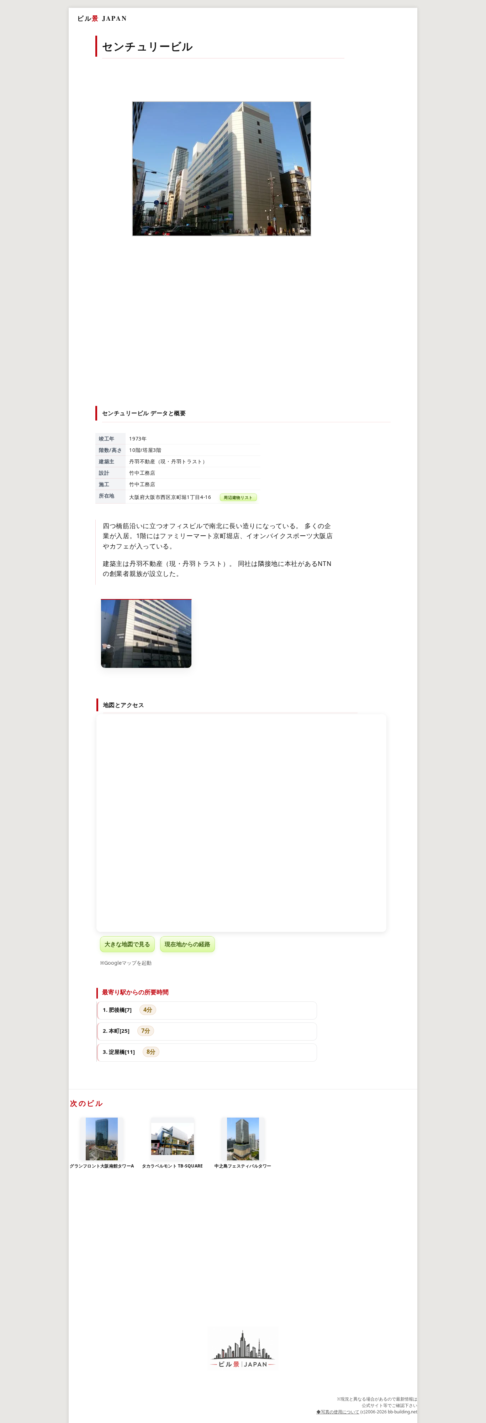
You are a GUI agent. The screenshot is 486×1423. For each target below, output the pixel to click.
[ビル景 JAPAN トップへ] (243, 1348)
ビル (102, 18)
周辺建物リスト (238, 497)
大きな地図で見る (127, 944)
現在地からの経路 (187, 944)
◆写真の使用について (337, 1412)
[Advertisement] (243, 335)
